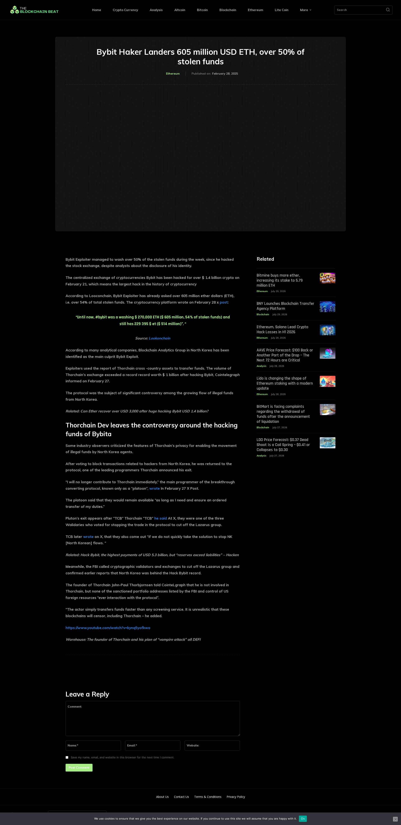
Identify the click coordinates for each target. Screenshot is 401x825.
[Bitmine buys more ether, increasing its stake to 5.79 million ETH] (327, 278)
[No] (395, 819)
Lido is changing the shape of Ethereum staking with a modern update (285, 383)
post (224, 302)
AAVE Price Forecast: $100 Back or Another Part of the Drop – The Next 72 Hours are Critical (285, 355)
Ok (303, 818)
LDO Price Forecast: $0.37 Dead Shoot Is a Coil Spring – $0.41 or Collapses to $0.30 (283, 445)
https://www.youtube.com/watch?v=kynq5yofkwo (108, 627)
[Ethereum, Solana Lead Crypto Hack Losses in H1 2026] (327, 330)
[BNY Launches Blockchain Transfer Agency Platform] (327, 306)
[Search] (388, 10)
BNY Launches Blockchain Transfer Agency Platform (285, 306)
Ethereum (173, 73)
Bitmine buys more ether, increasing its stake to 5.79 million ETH (280, 280)
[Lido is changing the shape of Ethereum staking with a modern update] (327, 381)
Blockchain (263, 314)
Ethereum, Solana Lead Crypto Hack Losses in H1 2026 (282, 329)
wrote (154, 488)
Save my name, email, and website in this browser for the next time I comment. (122, 757)
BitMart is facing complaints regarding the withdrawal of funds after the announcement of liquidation (283, 414)
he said (160, 518)
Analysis (261, 366)
